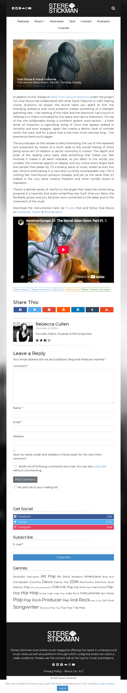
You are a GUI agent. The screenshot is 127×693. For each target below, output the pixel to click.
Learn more (107, 683)
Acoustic (19, 576)
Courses (63, 28)
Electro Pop (21, 587)
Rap (66, 600)
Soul (42, 607)
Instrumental (90, 593)
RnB (74, 600)
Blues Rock (108, 577)
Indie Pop (59, 593)
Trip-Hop (66, 607)
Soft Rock (108, 600)
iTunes (69, 208)
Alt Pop (48, 576)
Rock (84, 599)
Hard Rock (99, 587)
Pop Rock (32, 600)
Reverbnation (53, 212)
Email (17, 422)
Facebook (23, 212)
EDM (74, 582)
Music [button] (38, 21)
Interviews (57, 21)
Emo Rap (34, 587)
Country (35, 582)
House (42, 593)
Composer (20, 582)
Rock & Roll (96, 601)
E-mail (18, 544)
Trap (58, 608)
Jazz (103, 593)
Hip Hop (30, 592)
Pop (18, 599)
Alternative (33, 576)
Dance (47, 582)
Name (18, 408)
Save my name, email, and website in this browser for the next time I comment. (57, 456)
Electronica (87, 582)
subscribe (100, 466)
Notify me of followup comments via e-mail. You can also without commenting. (59, 468)
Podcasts (103, 21)
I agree (62, 688)
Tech (72, 21)
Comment (20, 366)
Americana (92, 576)
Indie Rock (72, 593)
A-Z (81, 671)
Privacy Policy (53, 671)
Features (23, 21)
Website (18, 436)
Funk (88, 587)
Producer (52, 599)
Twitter (36, 212)
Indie (50, 593)
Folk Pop (66, 587)
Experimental (45, 587)
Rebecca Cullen (42, 85)
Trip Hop (79, 607)
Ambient (77, 576)
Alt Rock (63, 576)
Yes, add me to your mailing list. (37, 487)
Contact (86, 21)
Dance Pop (61, 582)
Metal (110, 593)
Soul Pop (50, 608)
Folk (55, 587)
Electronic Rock (104, 582)
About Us (70, 671)
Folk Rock (79, 587)
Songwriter (26, 607)
